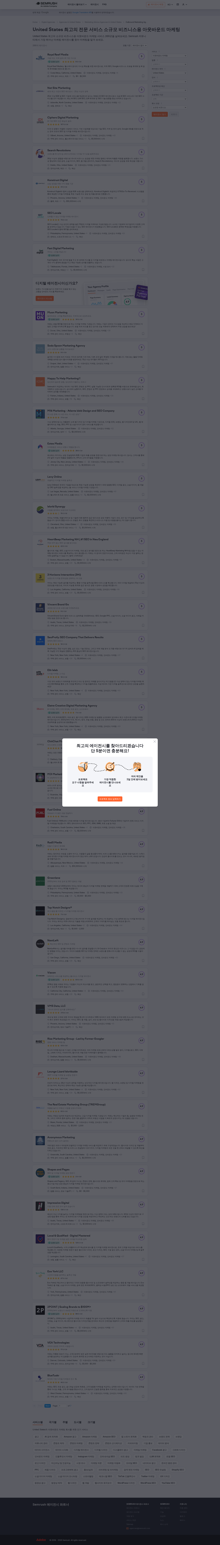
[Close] (155, 741)
